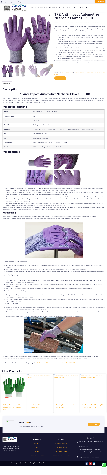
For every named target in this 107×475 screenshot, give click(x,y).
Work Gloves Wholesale (37, 455)
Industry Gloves (50, 7)
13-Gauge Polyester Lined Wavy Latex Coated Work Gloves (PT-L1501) (12, 407)
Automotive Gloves (79, 72)
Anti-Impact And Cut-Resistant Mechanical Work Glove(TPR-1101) (56, 363)
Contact (80, 7)
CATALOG (69, 7)
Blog (75, 7)
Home (32, 7)
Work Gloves (39, 7)
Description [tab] (6, 83)
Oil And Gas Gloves (61, 451)
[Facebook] (87, 463)
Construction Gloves (92, 72)
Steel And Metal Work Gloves (61, 455)
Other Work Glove (64, 22)
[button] (86, 7)
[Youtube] (90, 463)
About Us (61, 7)
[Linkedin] (94, 463)
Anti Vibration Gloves (67, 72)
